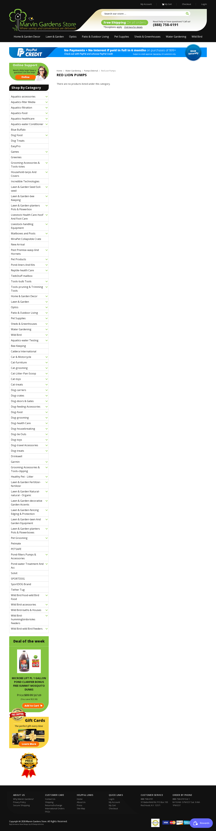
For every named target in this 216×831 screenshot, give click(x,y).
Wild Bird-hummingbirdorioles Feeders (23, 619)
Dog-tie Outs (18, 434)
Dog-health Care (21, 423)
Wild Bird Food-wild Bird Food (25, 597)
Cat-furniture (19, 362)
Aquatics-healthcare (22, 118)
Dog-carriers (18, 390)
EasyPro (16, 146)
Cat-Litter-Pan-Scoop (23, 373)
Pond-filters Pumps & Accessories (23, 556)
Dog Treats (18, 140)
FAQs (47, 811)
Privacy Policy (19, 802)
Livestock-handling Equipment (22, 226)
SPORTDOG (18, 578)
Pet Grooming (19, 538)
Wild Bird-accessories (23, 604)
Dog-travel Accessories (24, 445)
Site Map (81, 808)
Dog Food (16, 135)
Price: (20, 695)
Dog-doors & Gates (22, 401)
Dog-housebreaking (23, 428)
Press (79, 805)
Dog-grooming (20, 417)
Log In (204, 4)
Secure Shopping (21, 805)
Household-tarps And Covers (23, 174)
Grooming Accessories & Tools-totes (25, 164)
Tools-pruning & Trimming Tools (27, 288)
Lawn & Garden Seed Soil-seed (26, 188)
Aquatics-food (19, 113)
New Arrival (18, 244)
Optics (73, 36)
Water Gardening (176, 36)
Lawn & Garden (55, 36)
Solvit (14, 573)
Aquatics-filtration (21, 107)
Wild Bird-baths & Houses (26, 610)
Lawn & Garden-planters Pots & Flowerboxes (25, 530)
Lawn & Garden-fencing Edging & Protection (25, 512)
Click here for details (133, 27)
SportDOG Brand (21, 584)
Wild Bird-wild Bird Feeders (27, 628)
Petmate (16, 543)
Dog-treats (17, 450)
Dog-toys (16, 439)
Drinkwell (16, 456)
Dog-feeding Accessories (25, 406)
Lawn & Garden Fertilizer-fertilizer (26, 484)
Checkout (186, 4)
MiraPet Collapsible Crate (26, 239)
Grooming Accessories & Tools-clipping (25, 469)
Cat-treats (17, 384)
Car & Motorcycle (21, 357)
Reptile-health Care (22, 270)
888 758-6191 (147, 799)
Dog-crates (17, 395)
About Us (81, 802)
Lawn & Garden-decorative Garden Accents (26, 502)
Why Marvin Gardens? (23, 799)
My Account (146, 4)
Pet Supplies (121, 36)
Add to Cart (32, 705)
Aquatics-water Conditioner (27, 124)
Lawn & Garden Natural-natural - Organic (25, 493)
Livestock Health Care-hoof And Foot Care (27, 216)
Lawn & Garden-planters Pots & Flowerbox (25, 207)
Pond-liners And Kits (23, 265)
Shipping (49, 802)
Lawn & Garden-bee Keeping (22, 198)
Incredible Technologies (25, 181)
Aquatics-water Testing (24, 340)
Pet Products (18, 259)
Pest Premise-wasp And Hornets (25, 251)
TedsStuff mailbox (21, 276)
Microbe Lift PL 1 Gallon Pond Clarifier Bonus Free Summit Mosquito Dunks (29, 683)
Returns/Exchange (53, 805)
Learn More (29, 744)
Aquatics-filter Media (23, 102)
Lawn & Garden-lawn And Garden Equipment (26, 521)
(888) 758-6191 (165, 24)
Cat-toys (16, 379)
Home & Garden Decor (27, 36)
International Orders (54, 808)
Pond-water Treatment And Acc (27, 565)
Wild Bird (197, 36)
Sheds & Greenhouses (147, 36)
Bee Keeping (18, 346)
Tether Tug (18, 589)
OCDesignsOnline (37, 824)
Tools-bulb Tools (21, 281)
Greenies (16, 157)
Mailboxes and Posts (23, 233)
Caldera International (23, 351)
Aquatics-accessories (23, 96)
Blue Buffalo (18, 129)
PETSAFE (16, 549)
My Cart (168, 4)
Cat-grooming (19, 368)
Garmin (15, 462)
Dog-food (16, 412)
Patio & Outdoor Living (95, 36)
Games (15, 151)
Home (80, 799)
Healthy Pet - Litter (22, 476)
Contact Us (50, 799)
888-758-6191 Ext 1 (181, 799)
